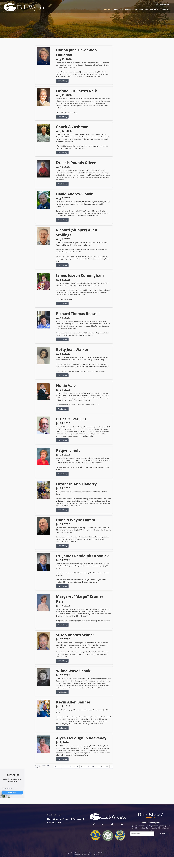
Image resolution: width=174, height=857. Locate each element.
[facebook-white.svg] (94, 824)
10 (93, 767)
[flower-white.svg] (122, 824)
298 (102, 767)
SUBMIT (163, 834)
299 (107, 767)
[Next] (111, 766)
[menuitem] (108, 9)
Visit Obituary (62, 81)
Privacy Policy (78, 855)
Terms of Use (87, 855)
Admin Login (96, 855)
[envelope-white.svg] (103, 824)
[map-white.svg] (112, 824)
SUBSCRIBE (12, 793)
